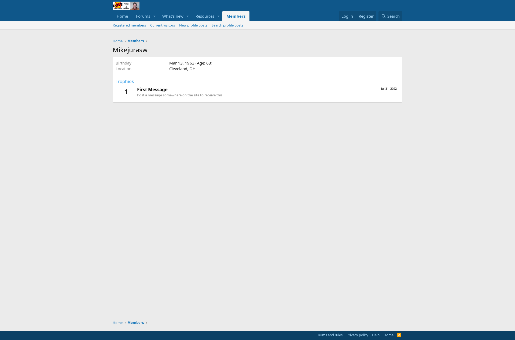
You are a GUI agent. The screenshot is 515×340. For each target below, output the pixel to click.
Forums (143, 16)
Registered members (129, 25)
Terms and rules (330, 335)
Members (235, 16)
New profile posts (193, 25)
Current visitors (162, 25)
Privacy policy (357, 335)
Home (122, 16)
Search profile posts (227, 25)
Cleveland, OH (182, 68)
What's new (172, 16)
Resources (205, 16)
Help (376, 335)
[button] (154, 16)
